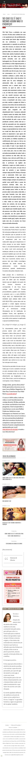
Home (4, 14)
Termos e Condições (13, 727)
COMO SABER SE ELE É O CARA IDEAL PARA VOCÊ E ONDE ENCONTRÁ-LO (14, 478)
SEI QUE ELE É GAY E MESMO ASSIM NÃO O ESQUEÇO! (12, 523)
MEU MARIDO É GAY (7, 501)
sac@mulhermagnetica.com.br (17, 754)
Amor (8, 14)
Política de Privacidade (16, 725)
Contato (7, 725)
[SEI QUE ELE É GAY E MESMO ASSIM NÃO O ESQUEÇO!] (14, 514)
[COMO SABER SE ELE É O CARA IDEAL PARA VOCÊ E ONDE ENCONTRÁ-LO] (14, 469)
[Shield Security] (1, 755)
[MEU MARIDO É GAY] (14, 492)
